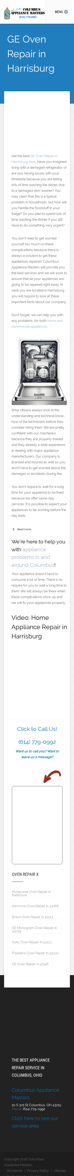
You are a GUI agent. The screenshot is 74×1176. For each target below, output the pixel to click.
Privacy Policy (38, 1171)
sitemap (60, 1171)
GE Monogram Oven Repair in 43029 (34, 929)
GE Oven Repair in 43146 (30, 964)
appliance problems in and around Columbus (33, 557)
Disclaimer (14, 1171)
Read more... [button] (24, 529)
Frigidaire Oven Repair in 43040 (35, 953)
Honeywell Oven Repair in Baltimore (31, 893)
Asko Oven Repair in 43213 (32, 942)
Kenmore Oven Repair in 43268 (35, 906)
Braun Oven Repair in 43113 (32, 917)
